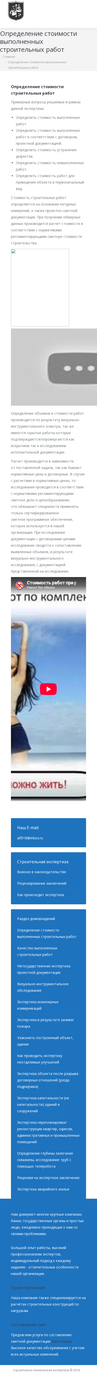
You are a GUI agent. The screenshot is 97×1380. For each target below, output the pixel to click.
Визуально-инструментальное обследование (43, 987)
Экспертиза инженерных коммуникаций (37, 1005)
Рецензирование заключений (41, 883)
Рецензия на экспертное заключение (48, 1177)
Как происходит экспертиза (40, 894)
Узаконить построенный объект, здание (45, 1041)
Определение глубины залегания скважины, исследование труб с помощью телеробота (45, 1160)
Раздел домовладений (36, 918)
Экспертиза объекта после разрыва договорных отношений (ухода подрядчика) (47, 1080)
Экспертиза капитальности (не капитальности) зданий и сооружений (43, 1104)
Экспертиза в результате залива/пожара (45, 1023)
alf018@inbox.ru (30, 838)
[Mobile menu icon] (87, 14)
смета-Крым (61, 1341)
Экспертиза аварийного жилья (43, 1189)
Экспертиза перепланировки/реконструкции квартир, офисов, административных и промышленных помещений (48, 1132)
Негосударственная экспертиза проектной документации (43, 969)
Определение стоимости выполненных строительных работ (47, 933)
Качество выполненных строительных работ (37, 951)
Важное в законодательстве (41, 871)
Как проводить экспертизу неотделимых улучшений (39, 1058)
